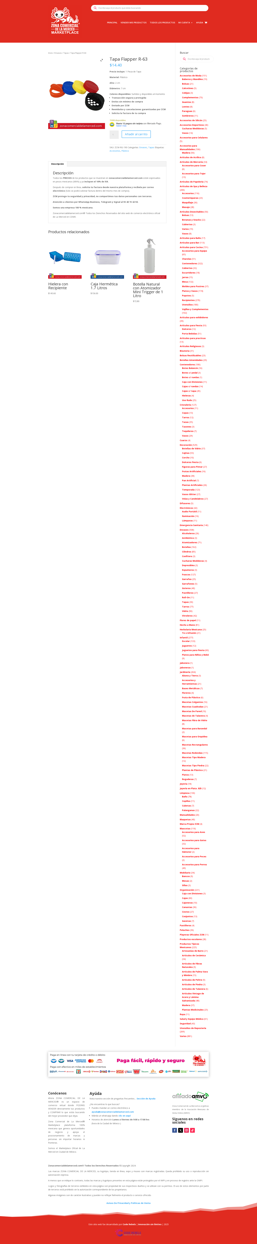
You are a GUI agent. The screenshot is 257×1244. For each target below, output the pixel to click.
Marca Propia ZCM (189, 823)
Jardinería (185, 672)
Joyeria (183, 783)
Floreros (186, 692)
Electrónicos (186, 508)
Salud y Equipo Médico (191, 1018)
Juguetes (187, 645)
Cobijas (186, 92)
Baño (184, 796)
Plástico (125, 150)
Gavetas (186, 921)
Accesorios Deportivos (192, 125)
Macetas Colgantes (192, 702)
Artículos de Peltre (192, 979)
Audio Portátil (189, 511)
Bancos (186, 876)
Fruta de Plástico (191, 697)
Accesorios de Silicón (191, 120)
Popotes (186, 295)
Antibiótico (188, 538)
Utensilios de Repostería (193, 1028)
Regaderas (188, 779)
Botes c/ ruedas (190, 377)
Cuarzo (183, 440)
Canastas (187, 907)
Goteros (186, 588)
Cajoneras (187, 902)
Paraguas (187, 111)
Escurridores (188, 272)
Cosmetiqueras (190, 197)
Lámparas (187, 520)
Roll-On (186, 597)
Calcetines (187, 88)
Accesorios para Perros (194, 864)
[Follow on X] (180, 1130)
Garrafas (187, 579)
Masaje (186, 207)
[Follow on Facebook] (174, 1130)
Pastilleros (187, 592)
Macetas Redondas (192, 752)
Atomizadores (189, 542)
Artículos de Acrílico (190, 157)
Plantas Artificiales (192, 485)
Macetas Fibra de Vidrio (194, 720)
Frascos (186, 574)
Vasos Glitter (189, 494)
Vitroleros (187, 615)
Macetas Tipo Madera (194, 757)
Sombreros (188, 115)
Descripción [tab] (57, 163)
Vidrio (185, 611)
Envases (58, 53)
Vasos (185, 133)
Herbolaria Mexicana (191, 629)
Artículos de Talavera (193, 988)
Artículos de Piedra (192, 984)
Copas (185, 412)
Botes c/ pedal (190, 372)
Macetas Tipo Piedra (193, 765)
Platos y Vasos (190, 291)
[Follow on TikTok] (192, 1130)
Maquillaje (187, 202)
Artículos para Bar (189, 242)
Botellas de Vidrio (191, 448)
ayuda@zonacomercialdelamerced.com (113, 1111)
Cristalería (185, 404)
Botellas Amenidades (191, 360)
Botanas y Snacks (191, 219)
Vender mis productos (133, 23)
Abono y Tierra (190, 675)
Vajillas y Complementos (195, 309)
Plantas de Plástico (192, 770)
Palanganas (188, 810)
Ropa (182, 1014)
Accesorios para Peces (194, 856)
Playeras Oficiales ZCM (192, 934)
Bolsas (185, 83)
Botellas (186, 547)
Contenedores (189, 263)
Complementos (190, 97)
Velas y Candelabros (193, 498)
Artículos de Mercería (191, 162)
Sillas (185, 885)
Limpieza (184, 793)
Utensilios (187, 304)
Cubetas (186, 805)
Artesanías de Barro (192, 950)
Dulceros (186, 329)
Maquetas (185, 819)
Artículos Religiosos (190, 346)
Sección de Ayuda (146, 1098)
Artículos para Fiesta (191, 325)
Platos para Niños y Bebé (195, 654)
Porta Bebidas (189, 333)
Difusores (185, 503)
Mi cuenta (184, 23)
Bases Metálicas (191, 688)
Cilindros (186, 551)
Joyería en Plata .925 (191, 788)
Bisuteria (184, 350)
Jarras (185, 277)
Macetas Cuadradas (192, 706)
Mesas (185, 880)
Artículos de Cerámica (194, 955)
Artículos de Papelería (191, 181)
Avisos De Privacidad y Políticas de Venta (128, 1203)
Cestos (185, 911)
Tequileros (187, 431)
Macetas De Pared (192, 711)
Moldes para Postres (193, 286)
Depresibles (188, 565)
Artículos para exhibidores (194, 317)
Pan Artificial (189, 480)
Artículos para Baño (190, 238)
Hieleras (186, 395)
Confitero (187, 556)
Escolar (186, 641)
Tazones (186, 426)
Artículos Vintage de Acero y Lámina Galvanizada (193, 997)
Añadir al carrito (136, 134)
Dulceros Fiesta (190, 462)
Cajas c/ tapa (189, 391)
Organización (187, 889)
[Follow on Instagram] (186, 1130)
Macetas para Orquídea (194, 736)
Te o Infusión (189, 633)
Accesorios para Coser (194, 165)
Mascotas (185, 828)
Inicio (50, 53)
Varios (185, 229)
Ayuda (199, 23)
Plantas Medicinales (193, 1009)
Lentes (185, 106)
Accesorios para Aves (193, 832)
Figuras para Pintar (192, 466)
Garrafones (188, 583)
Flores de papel (188, 620)
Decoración (186, 445)
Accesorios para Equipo (194, 250)
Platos (185, 774)
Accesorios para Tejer (194, 173)
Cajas (185, 898)
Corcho (185, 457)
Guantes (186, 102)
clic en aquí (125, 1115)
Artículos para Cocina (191, 247)
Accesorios (115, 150)
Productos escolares (191, 939)
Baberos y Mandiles (192, 79)
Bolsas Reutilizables (190, 355)
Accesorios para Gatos (194, 840)
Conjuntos (187, 916)
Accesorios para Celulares (194, 137)
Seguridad (185, 1023)
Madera (186, 152)
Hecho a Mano (187, 624)
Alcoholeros (188, 533)
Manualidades (187, 814)
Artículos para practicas (193, 338)
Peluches (184, 930)
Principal (112, 23)
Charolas (186, 258)
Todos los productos (162, 23)
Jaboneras (185, 667)
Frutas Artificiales (191, 471)
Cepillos (186, 801)
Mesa (185, 281)
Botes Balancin (190, 368)
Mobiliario (185, 872)
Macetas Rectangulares (195, 744)
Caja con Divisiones (192, 381)
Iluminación (188, 516)
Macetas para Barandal (194, 728)
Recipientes (188, 300)
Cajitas (185, 453)
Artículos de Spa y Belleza (193, 186)
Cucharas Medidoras (193, 128)
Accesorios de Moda (190, 75)
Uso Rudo (187, 400)
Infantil (184, 637)
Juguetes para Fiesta (193, 650)
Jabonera (184, 663)
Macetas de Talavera (193, 715)
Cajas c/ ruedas (190, 386)
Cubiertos (187, 224)
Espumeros (188, 569)
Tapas (66, 53)
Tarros (185, 417)
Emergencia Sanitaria (191, 525)
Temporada (188, 489)
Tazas (185, 422)
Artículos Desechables (192, 211)
